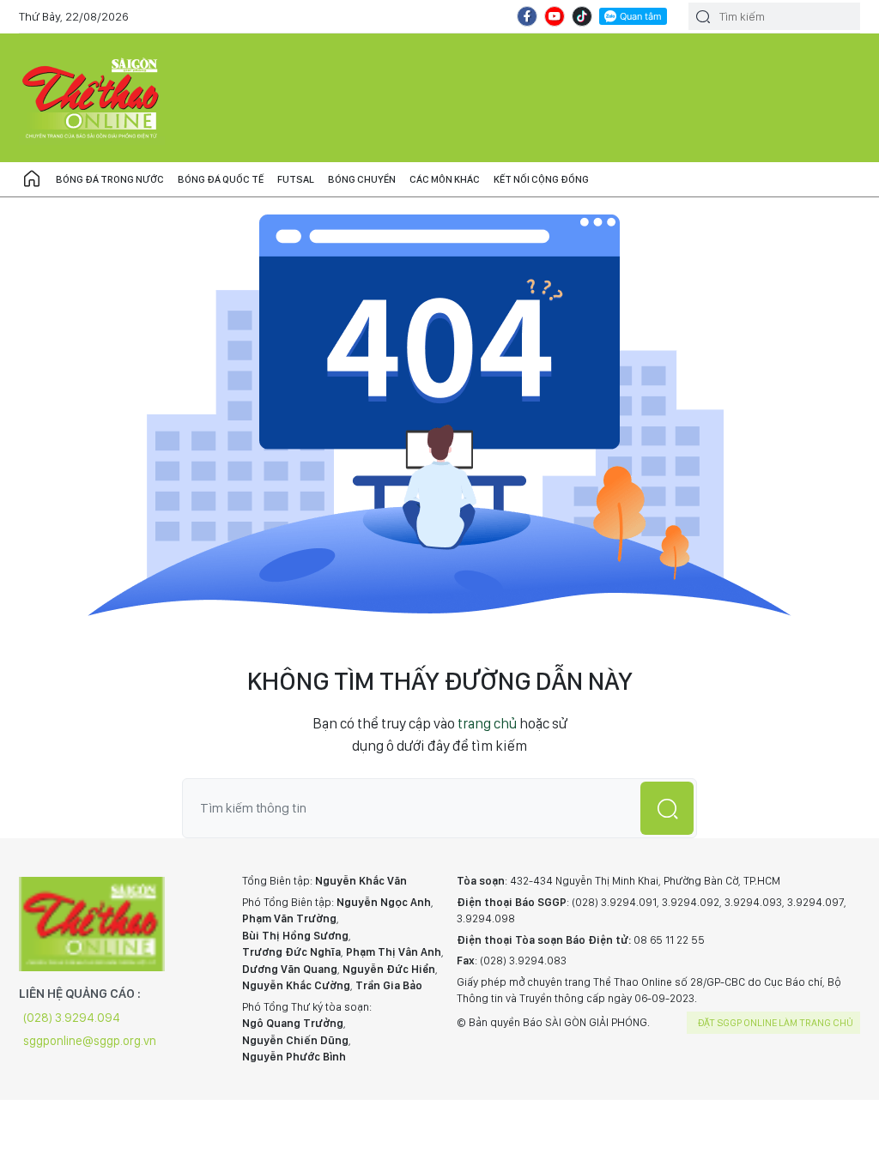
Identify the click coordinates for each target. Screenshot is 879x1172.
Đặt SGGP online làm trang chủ (775, 1023)
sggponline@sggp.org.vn (89, 1040)
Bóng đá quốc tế (221, 179)
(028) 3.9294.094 (71, 1017)
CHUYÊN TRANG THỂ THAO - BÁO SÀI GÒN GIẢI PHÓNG (92, 98)
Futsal (295, 179)
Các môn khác (444, 179)
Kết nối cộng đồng (541, 179)
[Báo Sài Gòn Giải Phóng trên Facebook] (527, 16)
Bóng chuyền (362, 179)
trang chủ (487, 723)
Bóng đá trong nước (110, 179)
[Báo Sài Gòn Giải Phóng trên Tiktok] (582, 16)
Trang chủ (32, 179)
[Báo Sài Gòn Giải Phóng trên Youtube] (554, 16)
